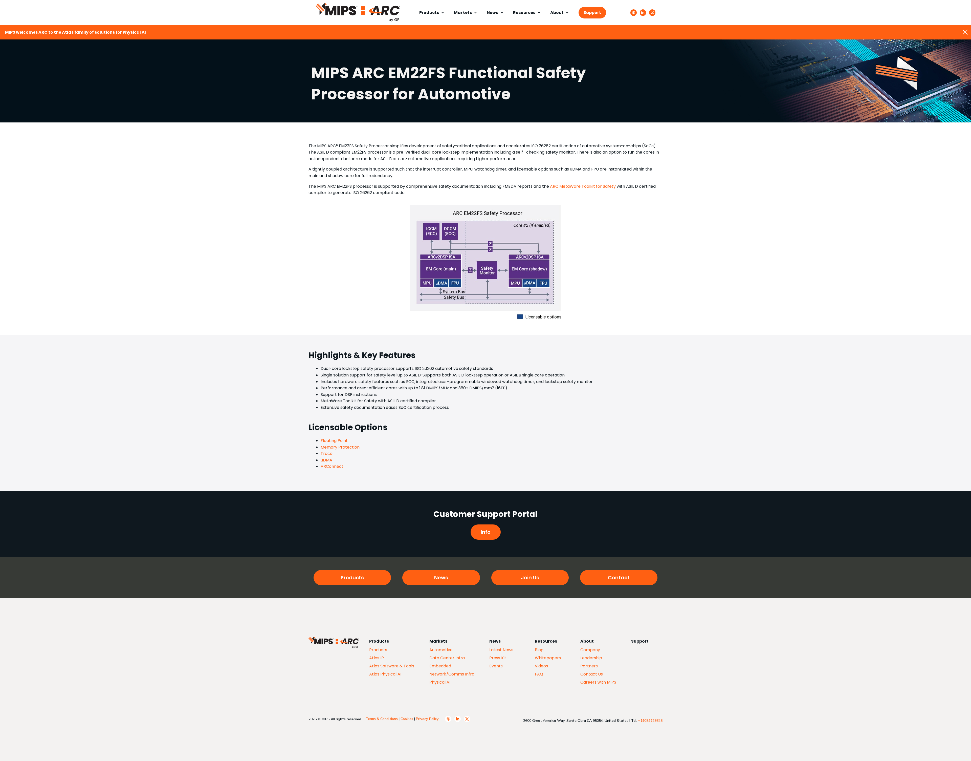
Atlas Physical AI (385, 674)
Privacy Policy (427, 718)
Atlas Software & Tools (391, 666)
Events (496, 666)
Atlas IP (376, 658)
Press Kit (497, 658)
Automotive (441, 650)
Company (590, 650)
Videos (541, 666)
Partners (589, 666)
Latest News (501, 650)
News (492, 12)
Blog (539, 650)
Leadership (591, 658)
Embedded (440, 666)
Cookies (407, 718)
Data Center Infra (447, 658)
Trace (327, 453)
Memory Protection (340, 447)
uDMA (326, 460)
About (557, 12)
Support (592, 12)
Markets (463, 12)
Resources (524, 12)
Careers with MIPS (598, 682)
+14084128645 (650, 720)
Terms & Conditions (382, 718)
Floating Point (334, 440)
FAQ (539, 674)
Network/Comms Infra (451, 674)
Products (429, 12)
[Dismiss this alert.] (965, 32)
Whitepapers (548, 658)
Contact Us (591, 674)
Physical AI (439, 682)
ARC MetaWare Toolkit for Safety (583, 186)
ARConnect (332, 466)
